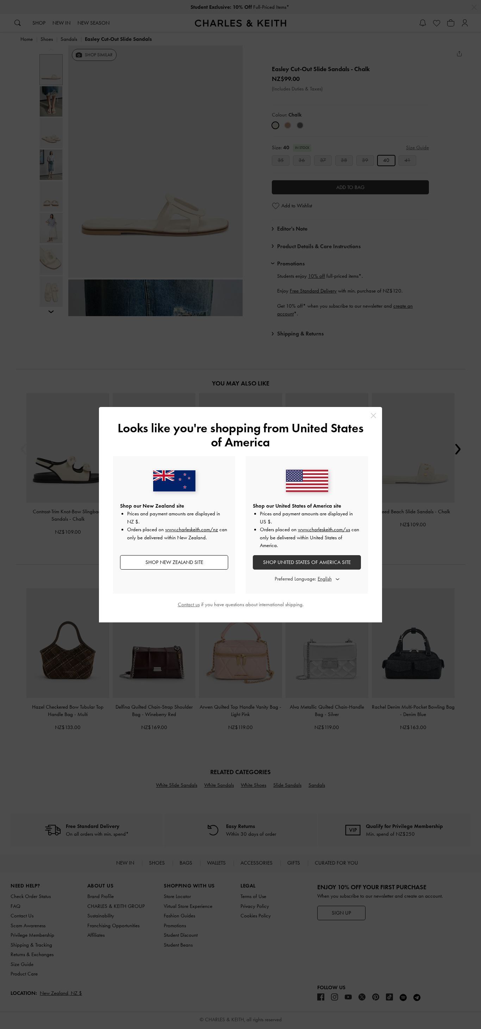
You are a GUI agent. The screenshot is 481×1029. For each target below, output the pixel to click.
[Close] (373, 415)
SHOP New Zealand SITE (174, 562)
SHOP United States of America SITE (307, 562)
